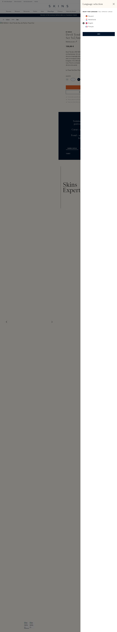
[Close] (114, 4)
